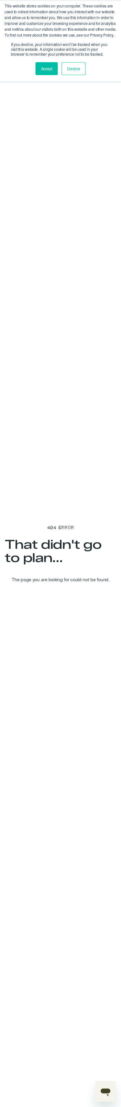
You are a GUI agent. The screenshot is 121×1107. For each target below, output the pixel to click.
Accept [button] (46, 68)
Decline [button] (73, 68)
